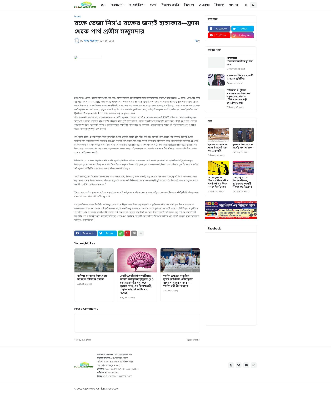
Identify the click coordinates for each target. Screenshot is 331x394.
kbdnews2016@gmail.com (117, 376)
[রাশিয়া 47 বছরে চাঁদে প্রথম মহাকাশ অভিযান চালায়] (94, 260)
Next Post (192, 339)
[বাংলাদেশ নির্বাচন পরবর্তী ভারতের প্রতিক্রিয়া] (216, 80)
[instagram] (254, 365)
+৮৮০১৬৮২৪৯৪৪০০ (130, 368)
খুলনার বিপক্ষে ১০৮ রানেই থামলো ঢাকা (243, 146)
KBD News (89, 388)
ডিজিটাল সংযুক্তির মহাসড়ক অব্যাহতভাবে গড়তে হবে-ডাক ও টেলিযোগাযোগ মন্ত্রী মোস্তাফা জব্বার (238, 97)
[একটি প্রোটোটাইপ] (137, 260)
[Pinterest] (127, 233)
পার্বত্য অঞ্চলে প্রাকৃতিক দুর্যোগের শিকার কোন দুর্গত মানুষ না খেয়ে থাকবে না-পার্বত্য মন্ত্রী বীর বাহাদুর (178, 281)
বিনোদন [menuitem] (189, 5)
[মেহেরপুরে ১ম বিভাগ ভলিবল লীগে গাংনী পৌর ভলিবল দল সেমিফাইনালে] (218, 168)
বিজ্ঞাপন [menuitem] (219, 5)
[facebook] (231, 365)
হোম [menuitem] (103, 5)
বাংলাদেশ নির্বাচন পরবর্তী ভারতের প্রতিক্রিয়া (240, 77)
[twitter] (239, 365)
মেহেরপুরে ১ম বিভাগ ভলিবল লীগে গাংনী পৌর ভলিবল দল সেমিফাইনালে (218, 182)
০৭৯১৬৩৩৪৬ (113, 372)
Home (77, 16)
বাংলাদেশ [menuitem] (116, 5)
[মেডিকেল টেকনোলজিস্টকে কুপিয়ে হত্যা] (216, 62)
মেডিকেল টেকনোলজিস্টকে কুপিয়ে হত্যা (240, 61)
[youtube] (246, 365)
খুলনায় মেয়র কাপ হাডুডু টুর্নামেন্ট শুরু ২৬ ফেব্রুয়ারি (217, 148)
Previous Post (83, 339)
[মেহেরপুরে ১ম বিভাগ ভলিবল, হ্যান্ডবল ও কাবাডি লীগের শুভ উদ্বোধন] (243, 168)
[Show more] (141, 233)
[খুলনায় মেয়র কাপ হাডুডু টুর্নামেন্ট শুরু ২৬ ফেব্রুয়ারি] (218, 135)
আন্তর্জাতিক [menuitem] (136, 5)
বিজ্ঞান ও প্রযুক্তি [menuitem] (170, 5)
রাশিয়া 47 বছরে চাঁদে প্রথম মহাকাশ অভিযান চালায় (92, 278)
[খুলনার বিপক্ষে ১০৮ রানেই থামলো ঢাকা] (243, 135)
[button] (246, 5)
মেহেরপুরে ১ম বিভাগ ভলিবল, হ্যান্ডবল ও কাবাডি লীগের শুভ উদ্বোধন (242, 182)
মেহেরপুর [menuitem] (204, 5)
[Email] (134, 233)
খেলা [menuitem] (153, 5)
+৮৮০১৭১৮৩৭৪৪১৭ (113, 368)
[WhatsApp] (121, 233)
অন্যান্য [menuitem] (233, 5)
